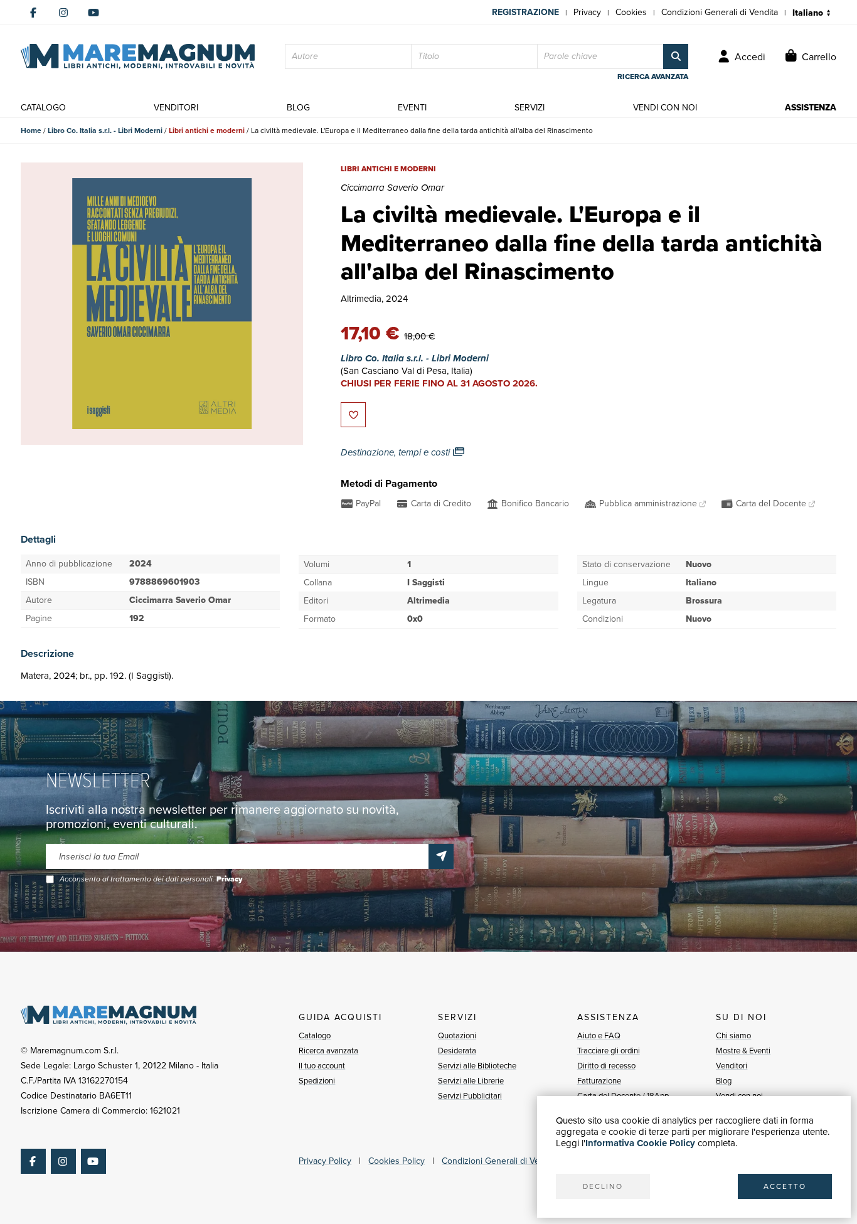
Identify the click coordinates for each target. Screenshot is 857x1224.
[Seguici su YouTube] (93, 12)
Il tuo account (322, 1066)
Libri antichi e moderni (207, 130)
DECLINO (603, 1186)
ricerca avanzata (652, 76)
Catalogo (315, 1035)
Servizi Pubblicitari (470, 1096)
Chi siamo (733, 1035)
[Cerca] (675, 56)
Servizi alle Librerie (471, 1081)
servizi (529, 107)
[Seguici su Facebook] (33, 12)
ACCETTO (785, 1186)
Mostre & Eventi (743, 1050)
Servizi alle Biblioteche (477, 1066)
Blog (724, 1081)
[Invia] (441, 856)
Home (31, 130)
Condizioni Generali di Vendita (719, 12)
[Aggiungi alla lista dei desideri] (353, 414)
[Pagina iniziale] (138, 56)
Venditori (731, 1066)
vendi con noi (665, 107)
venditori (176, 107)
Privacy (587, 12)
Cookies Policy (396, 1161)
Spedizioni (317, 1081)
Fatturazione (599, 1081)
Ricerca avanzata (328, 1050)
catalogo (43, 107)
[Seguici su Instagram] (63, 12)
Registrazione (525, 12)
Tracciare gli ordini (608, 1050)
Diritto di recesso (606, 1066)
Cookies (631, 12)
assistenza (810, 107)
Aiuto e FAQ (598, 1035)
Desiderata (457, 1050)
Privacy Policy (325, 1161)
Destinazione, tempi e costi (396, 452)
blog (298, 107)
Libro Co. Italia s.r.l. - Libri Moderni (105, 130)
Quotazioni (457, 1035)
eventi (412, 107)
